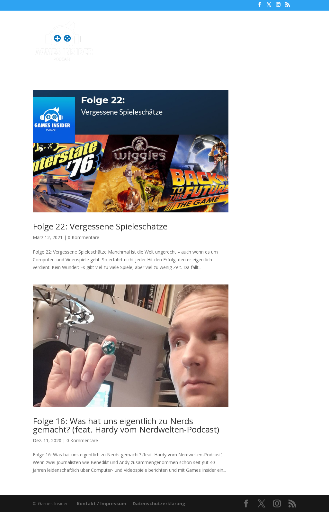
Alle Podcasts (119, 30)
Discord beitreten (102, 52)
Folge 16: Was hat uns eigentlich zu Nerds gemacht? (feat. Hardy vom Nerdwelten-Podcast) (126, 425)
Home (87, 30)
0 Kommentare (83, 237)
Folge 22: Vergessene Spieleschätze (100, 226)
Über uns (218, 30)
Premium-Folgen (171, 30)
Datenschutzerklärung (159, 503)
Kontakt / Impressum (101, 503)
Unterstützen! (255, 30)
